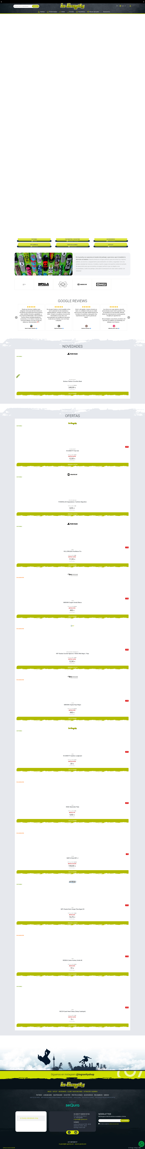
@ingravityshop (85, 1074)
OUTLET (110, 244)
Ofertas (72, 416)
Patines (34, 239)
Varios (106, 1095)
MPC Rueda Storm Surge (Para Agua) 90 (72, 909)
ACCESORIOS (111, 239)
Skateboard (57, 1095)
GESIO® (13, 1147)
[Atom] (62, 284)
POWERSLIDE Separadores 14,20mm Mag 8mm (72, 502)
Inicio (49, 1091)
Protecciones (72, 244)
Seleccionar (72, 393)
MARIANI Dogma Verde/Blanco (72, 602)
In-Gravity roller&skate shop (29, 1118)
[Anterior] (16, 317)
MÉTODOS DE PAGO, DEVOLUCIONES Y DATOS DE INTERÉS (56, 1097)
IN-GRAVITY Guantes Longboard (72, 756)
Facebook (69, 1132)
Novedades (72, 346)
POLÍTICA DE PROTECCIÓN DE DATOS (105, 1097)
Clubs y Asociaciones (74, 1091)
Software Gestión (7, 1147)
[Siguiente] (128, 317)
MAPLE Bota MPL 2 (72, 858)
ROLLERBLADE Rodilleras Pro (72, 551)
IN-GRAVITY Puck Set (72, 451)
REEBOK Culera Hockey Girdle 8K (72, 960)
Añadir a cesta (72, 464)
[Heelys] (82, 284)
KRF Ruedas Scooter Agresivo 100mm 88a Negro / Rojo (72, 653)
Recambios (34, 244)
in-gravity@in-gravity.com (80, 1119)
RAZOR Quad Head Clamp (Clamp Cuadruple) (72, 1011)
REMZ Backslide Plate (72, 807)
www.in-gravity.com (80, 1144)
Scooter (67, 1095)
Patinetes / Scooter (72, 239)
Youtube (75, 1132)
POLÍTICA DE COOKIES (88, 1097)
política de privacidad (114, 1124)
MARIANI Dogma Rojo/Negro (72, 705)
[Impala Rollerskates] (43, 284)
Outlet (55, 1091)
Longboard (47, 1095)
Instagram (72, 1132)
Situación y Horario (91, 1091)
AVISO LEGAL (77, 1097)
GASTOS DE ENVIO (35, 1097)
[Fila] (24, 284)
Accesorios (88, 1095)
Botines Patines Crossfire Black (72, 381)
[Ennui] (101, 284)
